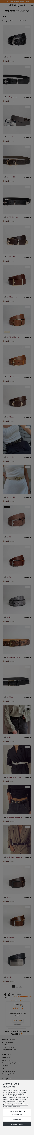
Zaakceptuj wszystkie (17, 1124)
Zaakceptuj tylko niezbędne (17, 1112)
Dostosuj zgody (17, 1119)
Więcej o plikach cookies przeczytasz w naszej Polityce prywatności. (15, 1106)
